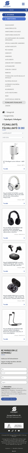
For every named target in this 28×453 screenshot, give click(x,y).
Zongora (7, 105)
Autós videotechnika (11, 92)
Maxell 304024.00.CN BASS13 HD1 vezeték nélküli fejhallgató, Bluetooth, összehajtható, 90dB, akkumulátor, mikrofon (12, 230)
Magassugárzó (9, 25)
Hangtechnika (11, 19)
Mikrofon (8, 72)
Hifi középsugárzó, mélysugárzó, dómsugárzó (15, 39)
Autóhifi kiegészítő (10, 46)
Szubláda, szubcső (10, 69)
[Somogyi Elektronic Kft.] (23, 4)
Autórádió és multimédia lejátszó (12, 85)
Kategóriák (10, 15)
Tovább (5, 169)
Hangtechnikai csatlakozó (13, 31)
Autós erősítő (9, 59)
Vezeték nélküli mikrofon (12, 99)
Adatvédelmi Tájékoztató (18, 448)
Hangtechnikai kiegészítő (12, 35)
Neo (14, 451)
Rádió (6, 96)
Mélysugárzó (9, 50)
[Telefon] (13, 430)
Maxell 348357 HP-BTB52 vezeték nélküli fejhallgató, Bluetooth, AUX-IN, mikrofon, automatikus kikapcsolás (13, 195)
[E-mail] (9, 430)
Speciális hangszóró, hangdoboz (15, 43)
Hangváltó (8, 53)
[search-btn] (26, 10)
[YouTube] (19, 430)
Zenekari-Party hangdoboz (13, 63)
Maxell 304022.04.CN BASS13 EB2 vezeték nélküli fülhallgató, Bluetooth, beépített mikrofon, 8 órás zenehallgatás (13, 331)
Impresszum (7, 448)
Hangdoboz (8, 56)
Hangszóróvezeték (10, 28)
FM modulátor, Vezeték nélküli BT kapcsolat (15, 77)
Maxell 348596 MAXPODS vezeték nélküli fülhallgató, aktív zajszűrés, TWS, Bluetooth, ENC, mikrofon (13, 264)
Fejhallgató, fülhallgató (13, 102)
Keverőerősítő (9, 89)
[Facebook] (15, 430)
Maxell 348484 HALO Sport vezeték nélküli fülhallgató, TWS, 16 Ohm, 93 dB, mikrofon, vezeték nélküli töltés (13, 297)
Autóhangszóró (10, 66)
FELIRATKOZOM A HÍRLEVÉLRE (9, 399)
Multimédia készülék (11, 81)
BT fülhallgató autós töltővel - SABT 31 (14, 162)
